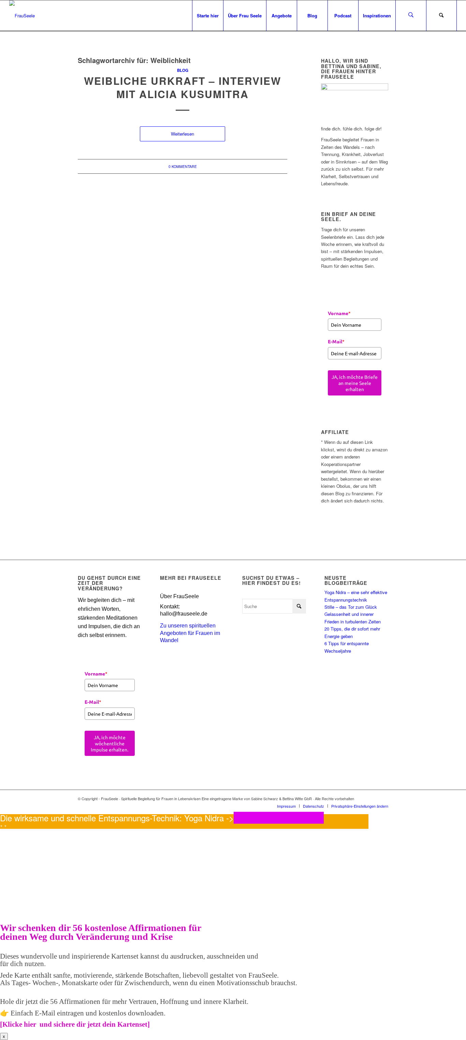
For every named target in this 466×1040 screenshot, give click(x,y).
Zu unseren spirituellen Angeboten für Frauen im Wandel (190, 633)
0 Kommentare (183, 166)
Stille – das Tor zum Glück (350, 607)
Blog (182, 70)
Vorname (339, 313)
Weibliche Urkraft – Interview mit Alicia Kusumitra (182, 87)
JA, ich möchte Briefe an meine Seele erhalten (355, 383)
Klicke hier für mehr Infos (279, 818)
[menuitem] (207, 15)
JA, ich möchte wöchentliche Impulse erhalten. (109, 743)
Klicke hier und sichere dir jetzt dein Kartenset (74, 1024)
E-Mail (336, 341)
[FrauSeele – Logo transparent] (22, 15)
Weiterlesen (182, 133)
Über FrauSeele (179, 596)
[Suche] (441, 15)
